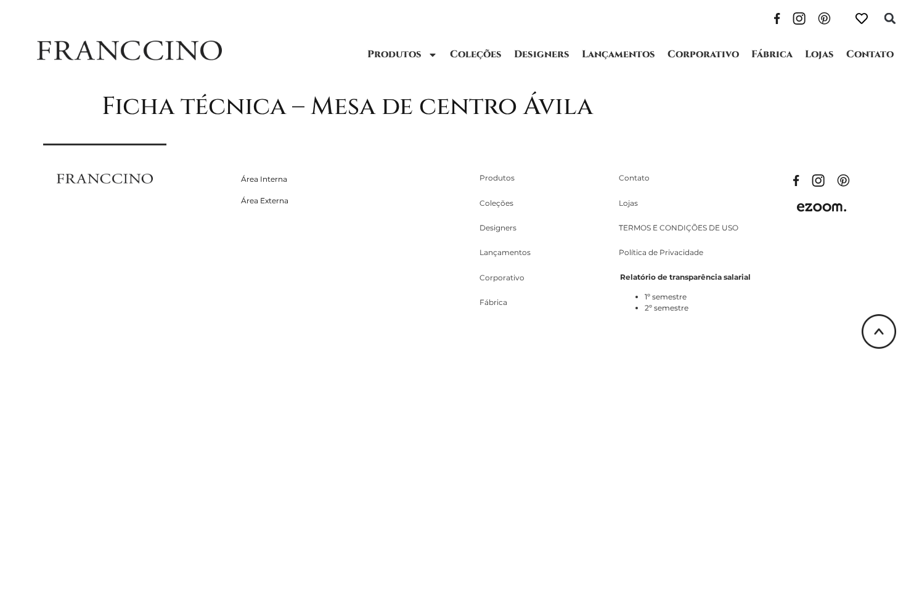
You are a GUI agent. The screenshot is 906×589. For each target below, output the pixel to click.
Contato (870, 54)
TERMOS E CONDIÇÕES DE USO (678, 227)
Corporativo (703, 54)
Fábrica (772, 54)
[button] (890, 18)
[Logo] (129, 50)
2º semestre (666, 307)
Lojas (819, 54)
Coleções (476, 54)
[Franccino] (105, 177)
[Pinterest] (824, 17)
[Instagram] (799, 17)
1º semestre (666, 296)
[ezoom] (821, 206)
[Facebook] (777, 17)
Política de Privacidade (661, 252)
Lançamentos (618, 54)
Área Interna (264, 179)
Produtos (394, 54)
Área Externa (264, 200)
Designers (541, 54)
